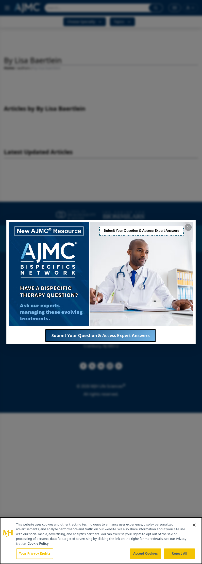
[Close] (194, 525)
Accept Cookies (145, 553)
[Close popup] (188, 227)
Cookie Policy (38, 543)
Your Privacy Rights (34, 553)
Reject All (179, 553)
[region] (101, 540)
